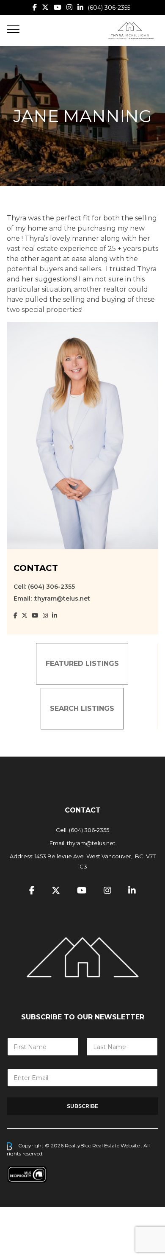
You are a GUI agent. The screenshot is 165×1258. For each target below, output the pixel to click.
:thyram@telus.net (61, 598)
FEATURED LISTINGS (82, 664)
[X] (45, 7)
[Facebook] (35, 7)
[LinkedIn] (80, 7)
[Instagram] (69, 7)
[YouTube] (57, 7)
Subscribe (82, 1106)
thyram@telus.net (91, 843)
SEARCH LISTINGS (82, 708)
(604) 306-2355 (109, 7)
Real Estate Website (116, 1146)
